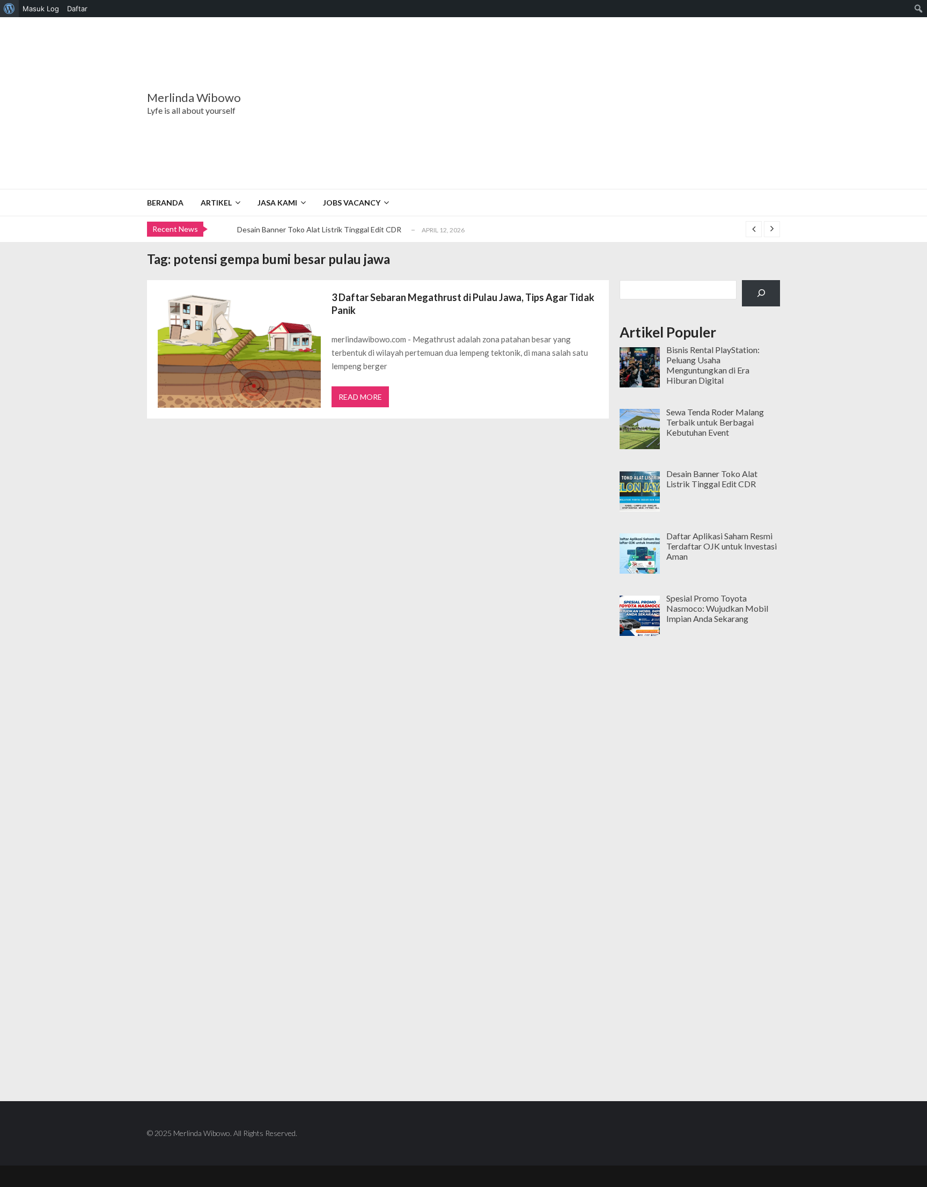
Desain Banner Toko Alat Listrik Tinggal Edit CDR (319, 229)
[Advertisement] (530, 103)
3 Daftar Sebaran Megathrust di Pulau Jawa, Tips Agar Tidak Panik (463, 303)
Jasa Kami (277, 202)
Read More (360, 396)
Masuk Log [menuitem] (41, 8)
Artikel (216, 202)
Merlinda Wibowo (194, 98)
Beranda (165, 202)
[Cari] (761, 293)
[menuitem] (9, 8)
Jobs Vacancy (351, 202)
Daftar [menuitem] (77, 8)
